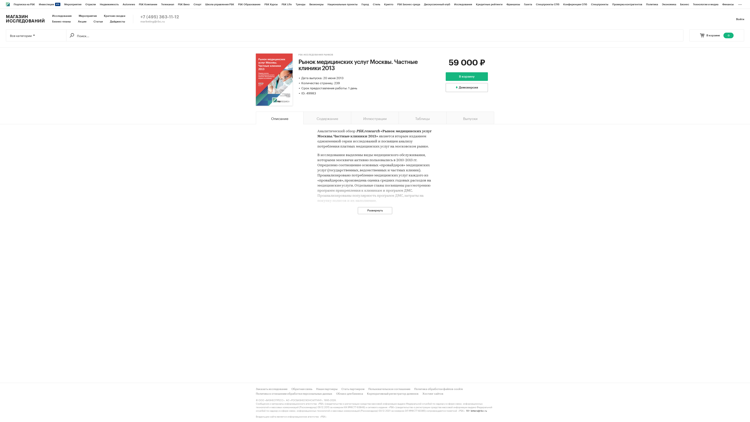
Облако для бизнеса (349, 393)
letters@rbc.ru (479, 410)
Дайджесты (117, 21)
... (740, 4)
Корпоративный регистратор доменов (393, 393)
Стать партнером (352, 389)
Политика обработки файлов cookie (438, 389)
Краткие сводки (114, 16)
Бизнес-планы (61, 21)
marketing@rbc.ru (152, 21)
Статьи (98, 21)
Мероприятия (88, 16)
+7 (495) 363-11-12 (159, 17)
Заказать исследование (272, 389)
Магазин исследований (25, 19)
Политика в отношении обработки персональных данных (294, 393)
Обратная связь (301, 389)
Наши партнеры (327, 389)
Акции (82, 21)
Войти (740, 19)
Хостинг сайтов (432, 393)
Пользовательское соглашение (389, 389)
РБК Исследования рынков (315, 55)
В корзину (467, 76)
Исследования (61, 16)
